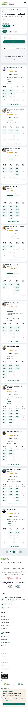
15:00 (10, 90)
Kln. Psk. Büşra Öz (13, 346)
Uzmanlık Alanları (12, 9)
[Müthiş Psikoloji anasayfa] (5, 559)
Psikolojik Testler (17, 562)
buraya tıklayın (8, 700)
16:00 (4, 171)
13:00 (10, 130)
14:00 (4, 96)
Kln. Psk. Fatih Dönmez (14, 469)
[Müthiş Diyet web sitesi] (20, 684)
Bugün (10, 31)
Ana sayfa (4, 9)
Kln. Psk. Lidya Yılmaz (14, 265)
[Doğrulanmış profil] (6, 67)
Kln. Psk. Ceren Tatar (13, 303)
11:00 (4, 93)
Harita (9, 81)
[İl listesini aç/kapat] (24, 37)
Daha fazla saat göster (13, 104)
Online (14, 25)
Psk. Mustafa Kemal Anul (14, 67)
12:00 (4, 130)
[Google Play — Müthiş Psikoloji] (4, 677)
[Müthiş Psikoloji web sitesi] (7, 684)
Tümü (4, 31)
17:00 (10, 93)
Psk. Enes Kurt (11, 509)
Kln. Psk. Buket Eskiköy (14, 431)
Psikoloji (19, 9)
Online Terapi (8, 562)
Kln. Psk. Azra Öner (13, 186)
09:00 (4, 284)
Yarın (15, 31)
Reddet (8, 703)
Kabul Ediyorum (19, 703)
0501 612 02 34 (8, 604)
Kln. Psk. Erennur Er (13, 148)
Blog (2, 562)
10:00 (4, 90)
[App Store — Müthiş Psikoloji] (4, 675)
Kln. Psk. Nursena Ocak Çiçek (16, 226)
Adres (10, 74)
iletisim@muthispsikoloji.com (12, 607)
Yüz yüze (7, 25)
